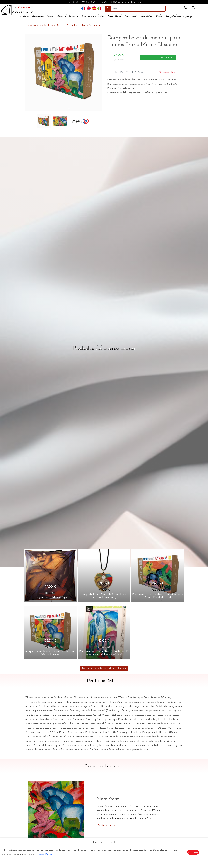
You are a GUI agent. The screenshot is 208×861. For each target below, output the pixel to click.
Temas (50, 16)
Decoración (131, 16)
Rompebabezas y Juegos (179, 16)
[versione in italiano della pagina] (99, 8)
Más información (106, 825)
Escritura (146, 16)
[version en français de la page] (83, 8)
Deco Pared (115, 16)
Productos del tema (83, 25)
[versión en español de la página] (94, 8)
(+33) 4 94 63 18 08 (84, 2)
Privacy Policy (44, 854)
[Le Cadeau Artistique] (17, 9)
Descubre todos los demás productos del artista (104, 668)
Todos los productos (43, 25)
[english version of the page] (89, 8)
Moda (158, 16)
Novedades (38, 16)
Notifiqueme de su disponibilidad (157, 57)
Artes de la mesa (67, 16)
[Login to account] (193, 8)
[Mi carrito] (186, 8)
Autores (24, 16)
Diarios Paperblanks (93, 16)
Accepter (193, 852)
